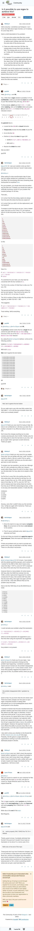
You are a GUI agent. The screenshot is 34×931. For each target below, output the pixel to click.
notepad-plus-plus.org (11, 735)
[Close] (31, 873)
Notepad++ (24, 914)
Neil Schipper (8, 163)
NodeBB (15, 919)
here (18, 182)
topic (19, 810)
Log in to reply (27, 17)
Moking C (7, 23)
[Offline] (3, 23)
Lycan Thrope (8, 772)
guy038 (7, 91)
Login (11, 905)
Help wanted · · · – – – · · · (8, 14)
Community (18, 3)
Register (5, 905)
